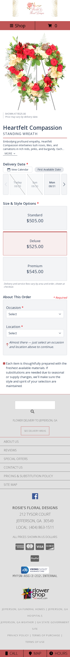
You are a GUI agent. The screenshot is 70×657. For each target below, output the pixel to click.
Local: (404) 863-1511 (35, 527)
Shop (20, 25)
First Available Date (49, 169)
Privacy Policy (18, 635)
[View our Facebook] (35, 498)
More (8, 153)
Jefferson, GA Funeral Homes (23, 609)
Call (13, 653)
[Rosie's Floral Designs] (35, 15)
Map (36, 653)
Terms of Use (35, 642)
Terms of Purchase (46, 635)
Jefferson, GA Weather (17, 622)
